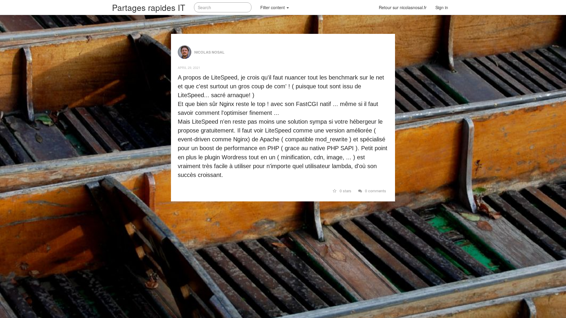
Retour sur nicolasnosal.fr (403, 7)
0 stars (344, 190)
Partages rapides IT (148, 7)
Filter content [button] (273, 7)
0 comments (375, 190)
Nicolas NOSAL (209, 51)
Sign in (441, 7)
